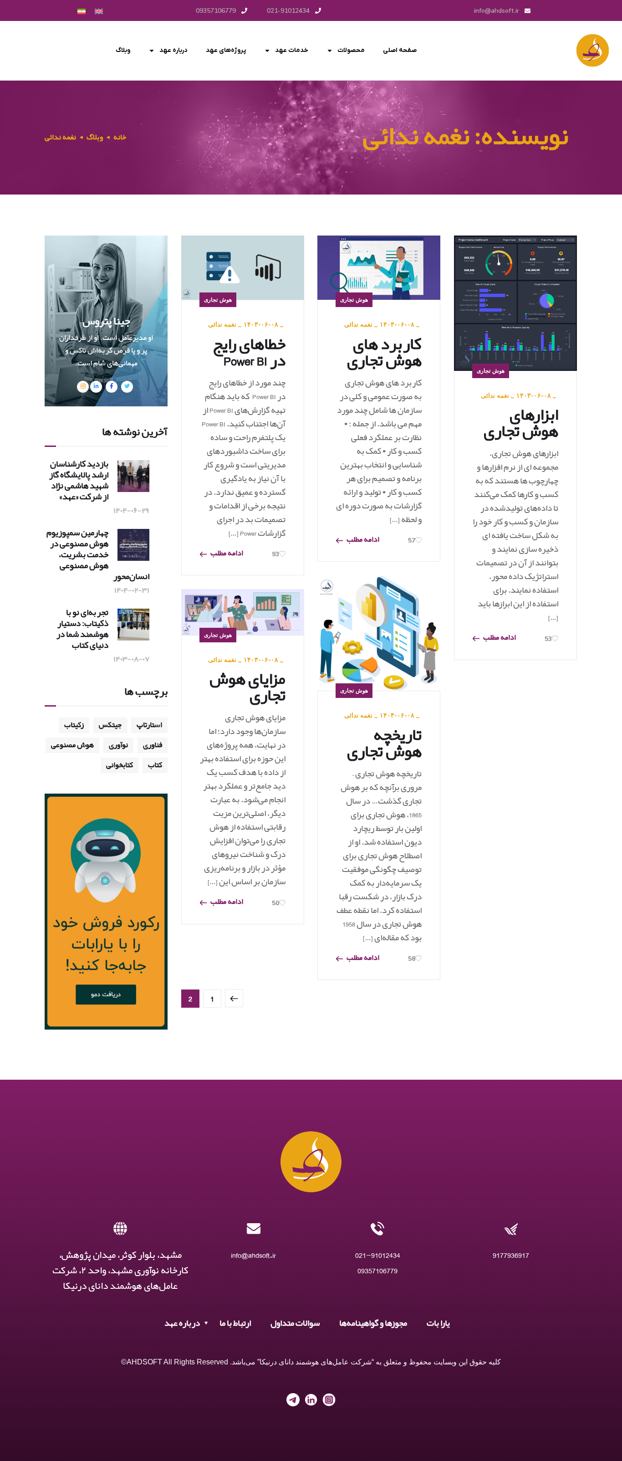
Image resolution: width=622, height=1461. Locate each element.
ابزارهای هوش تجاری (521, 423)
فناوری (152, 745)
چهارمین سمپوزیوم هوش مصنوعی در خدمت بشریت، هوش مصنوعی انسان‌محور (97, 555)
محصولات (351, 50)
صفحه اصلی (400, 50)
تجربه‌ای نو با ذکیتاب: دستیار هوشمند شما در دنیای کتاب (82, 629)
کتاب (155, 765)
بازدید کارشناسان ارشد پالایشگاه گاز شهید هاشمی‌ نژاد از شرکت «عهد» (78, 480)
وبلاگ (123, 50)
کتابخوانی (119, 765)
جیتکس (110, 725)
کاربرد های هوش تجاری (384, 353)
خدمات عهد (291, 50)
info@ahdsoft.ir (253, 1255)
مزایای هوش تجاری (247, 688)
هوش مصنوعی (72, 745)
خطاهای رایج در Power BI (249, 353)
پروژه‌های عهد (226, 50)
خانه (119, 137)
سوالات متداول (295, 1323)
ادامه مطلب (226, 554)
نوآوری (118, 745)
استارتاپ (149, 725)
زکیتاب (74, 725)
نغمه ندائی (222, 324)
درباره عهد (173, 50)
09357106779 (377, 1271)
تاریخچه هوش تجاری (384, 744)
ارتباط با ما (235, 1323)
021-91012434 (377, 1255)
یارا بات (438, 1323)
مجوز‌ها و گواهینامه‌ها (373, 1323)
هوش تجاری (218, 299)
